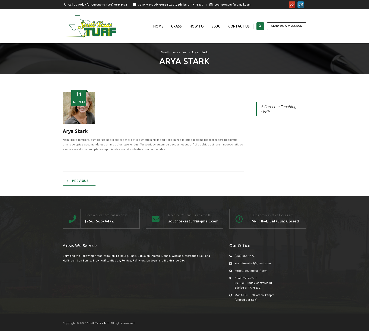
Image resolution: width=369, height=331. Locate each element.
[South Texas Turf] (89, 26)
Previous (80, 181)
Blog (215, 26)
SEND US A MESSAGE (286, 25)
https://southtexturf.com (251, 270)
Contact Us (239, 26)
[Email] (300, 4)
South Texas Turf (98, 323)
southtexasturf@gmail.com (253, 263)
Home (158, 26)
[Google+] (292, 4)
